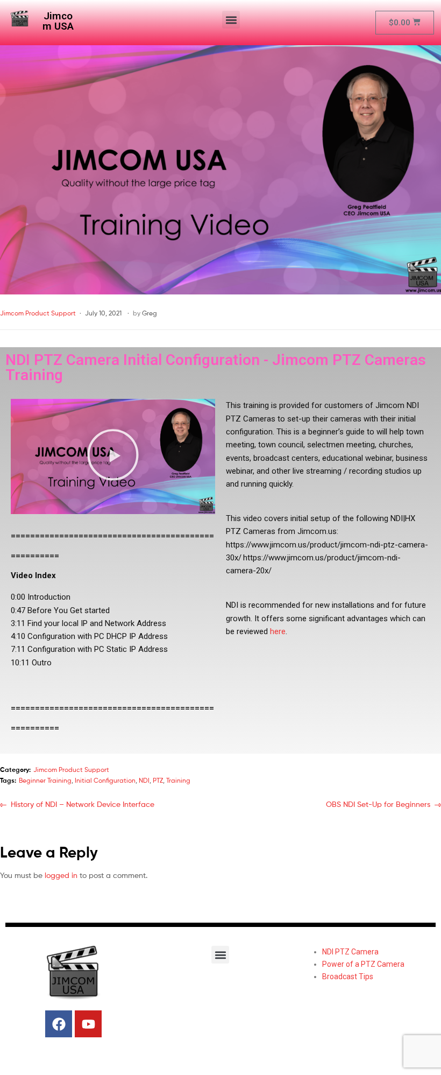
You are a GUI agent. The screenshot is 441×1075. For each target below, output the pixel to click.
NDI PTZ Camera (350, 951)
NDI (144, 780)
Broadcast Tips (347, 976)
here (278, 631)
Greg (149, 313)
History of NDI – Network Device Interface (82, 803)
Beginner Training (45, 780)
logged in (61, 875)
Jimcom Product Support (38, 313)
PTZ (158, 780)
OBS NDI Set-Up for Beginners (378, 803)
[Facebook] (58, 1023)
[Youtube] (88, 1023)
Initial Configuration (105, 780)
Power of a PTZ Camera (363, 964)
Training (178, 780)
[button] (231, 20)
